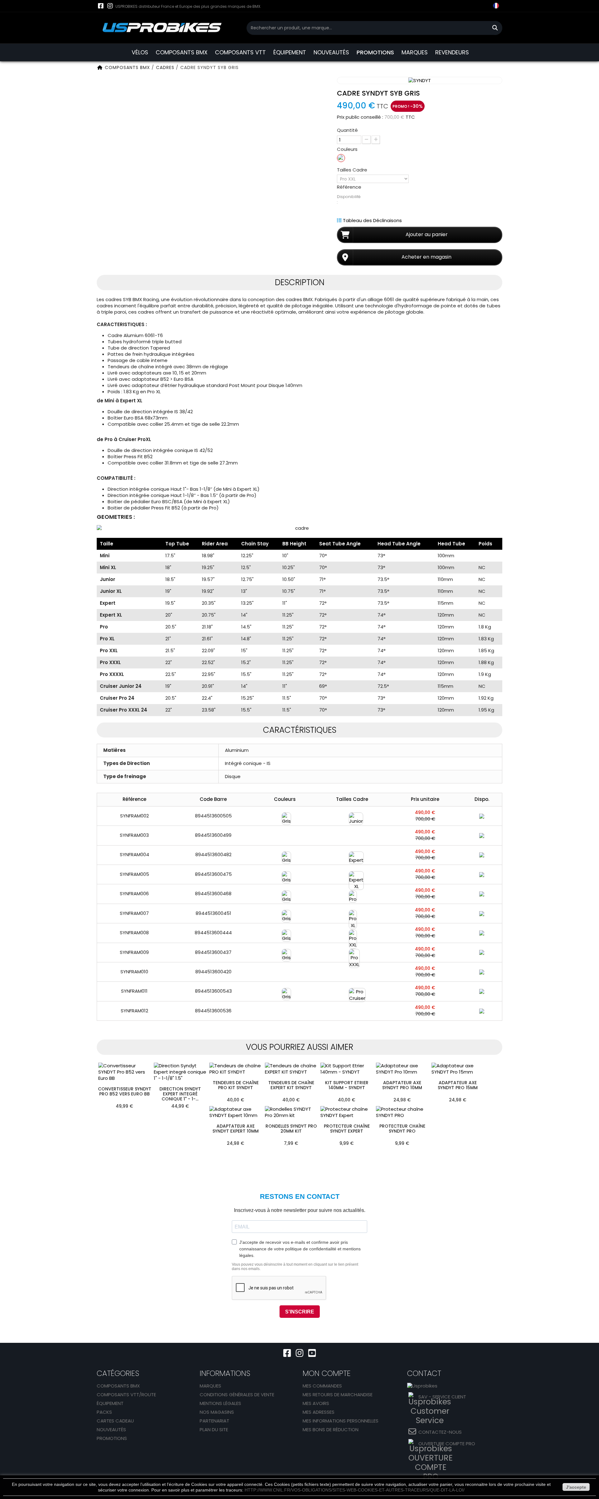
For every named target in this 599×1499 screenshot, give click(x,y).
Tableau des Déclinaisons (372, 220)
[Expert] (352, 854)
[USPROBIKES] (162, 27)
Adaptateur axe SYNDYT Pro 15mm (458, 1085)
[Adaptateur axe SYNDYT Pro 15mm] (457, 1069)
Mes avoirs (316, 1403)
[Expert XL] (352, 874)
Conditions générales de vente (237, 1394)
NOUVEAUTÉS (331, 52)
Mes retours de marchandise (338, 1394)
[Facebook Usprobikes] (101, 6)
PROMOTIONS (375, 52)
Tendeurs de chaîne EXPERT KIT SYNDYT (291, 1085)
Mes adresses (318, 1412)
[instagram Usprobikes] (110, 6)
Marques (210, 1385)
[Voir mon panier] (483, 6)
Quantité (347, 130)
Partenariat (214, 1420)
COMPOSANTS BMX (181, 52)
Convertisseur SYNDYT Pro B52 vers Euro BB (124, 1091)
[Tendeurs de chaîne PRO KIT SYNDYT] (235, 1069)
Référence (349, 187)
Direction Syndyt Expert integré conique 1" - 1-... (180, 1093)
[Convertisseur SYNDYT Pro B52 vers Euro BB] (124, 1072)
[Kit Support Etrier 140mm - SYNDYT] (346, 1069)
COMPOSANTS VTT (240, 52)
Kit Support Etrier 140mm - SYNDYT (346, 1085)
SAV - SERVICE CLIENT (442, 1396)
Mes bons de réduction (330, 1429)
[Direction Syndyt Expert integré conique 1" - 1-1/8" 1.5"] (180, 1072)
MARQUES (415, 52)
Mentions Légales (220, 1403)
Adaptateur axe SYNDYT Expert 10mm (235, 1129)
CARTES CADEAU (115, 1420)
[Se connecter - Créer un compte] (471, 10)
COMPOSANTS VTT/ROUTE (126, 1394)
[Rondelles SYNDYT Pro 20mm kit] (291, 1112)
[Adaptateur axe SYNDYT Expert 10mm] (235, 1112)
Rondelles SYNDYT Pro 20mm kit (291, 1129)
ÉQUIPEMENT (289, 52)
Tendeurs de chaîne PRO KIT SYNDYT (236, 1085)
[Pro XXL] (352, 933)
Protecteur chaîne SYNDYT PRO (402, 1129)
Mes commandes (322, 1385)
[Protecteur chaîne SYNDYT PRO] (402, 1112)
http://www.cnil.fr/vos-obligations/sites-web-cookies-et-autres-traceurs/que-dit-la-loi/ (355, 1489)
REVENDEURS (452, 52)
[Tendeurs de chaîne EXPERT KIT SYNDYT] (291, 1069)
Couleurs (348, 149)
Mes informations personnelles (340, 1420)
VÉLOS (140, 52)
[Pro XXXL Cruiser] (352, 1010)
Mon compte (327, 1373)
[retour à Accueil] (100, 67)
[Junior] (352, 815)
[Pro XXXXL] (352, 972)
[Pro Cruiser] (352, 991)
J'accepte (576, 1487)
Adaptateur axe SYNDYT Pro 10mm (402, 1085)
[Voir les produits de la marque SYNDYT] (419, 80)
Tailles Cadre (352, 170)
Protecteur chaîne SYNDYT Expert (347, 1129)
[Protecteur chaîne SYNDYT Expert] (346, 1112)
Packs (104, 1412)
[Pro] (352, 894)
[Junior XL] (352, 835)
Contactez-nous (440, 1432)
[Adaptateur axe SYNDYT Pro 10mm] (402, 1069)
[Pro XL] (352, 913)
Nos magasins (217, 1412)
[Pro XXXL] (352, 952)
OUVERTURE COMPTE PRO (446, 1443)
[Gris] (341, 158)
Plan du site (214, 1429)
